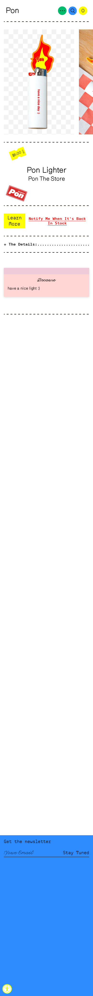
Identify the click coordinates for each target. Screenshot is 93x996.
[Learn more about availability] (46, 220)
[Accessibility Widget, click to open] (7, 989)
